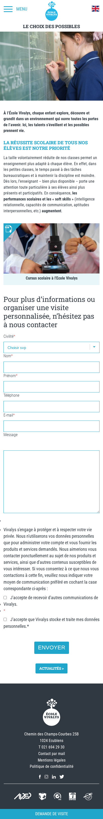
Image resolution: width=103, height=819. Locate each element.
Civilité (9, 336)
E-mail (9, 415)
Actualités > (51, 668)
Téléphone (11, 395)
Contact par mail (51, 753)
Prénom (11, 375)
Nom (8, 356)
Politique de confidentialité (52, 766)
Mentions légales (52, 760)
